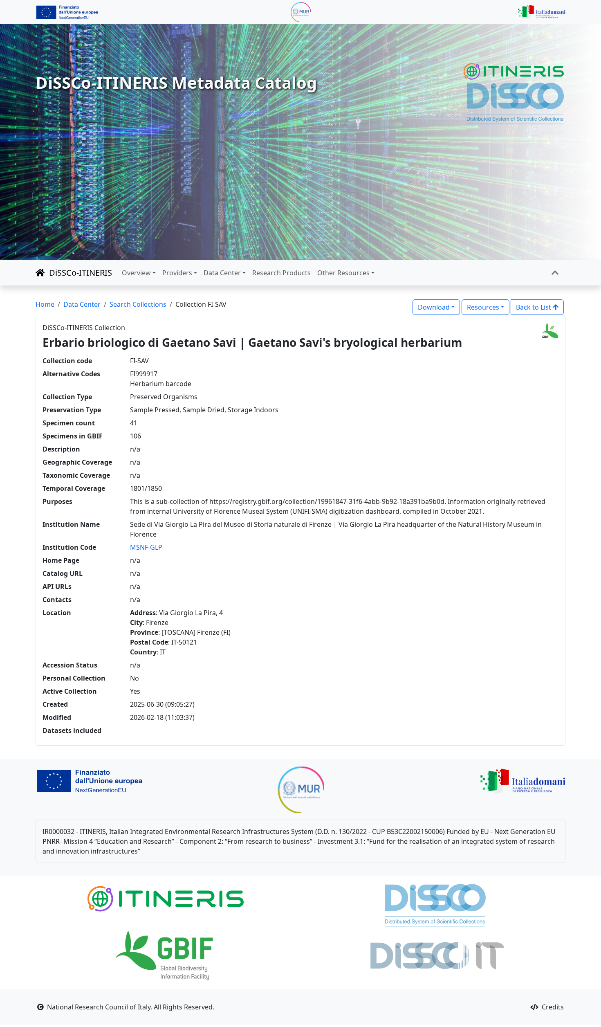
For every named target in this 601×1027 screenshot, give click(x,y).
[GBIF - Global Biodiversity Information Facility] (166, 954)
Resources (483, 307)
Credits (552, 1006)
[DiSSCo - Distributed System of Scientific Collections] (515, 102)
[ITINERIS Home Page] (514, 71)
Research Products (281, 272)
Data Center (82, 304)
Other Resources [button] (343, 272)
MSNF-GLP (146, 547)
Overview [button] (136, 272)
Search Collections (138, 304)
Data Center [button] (222, 272)
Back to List (534, 307)
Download (434, 307)
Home (45, 304)
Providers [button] (177, 272)
